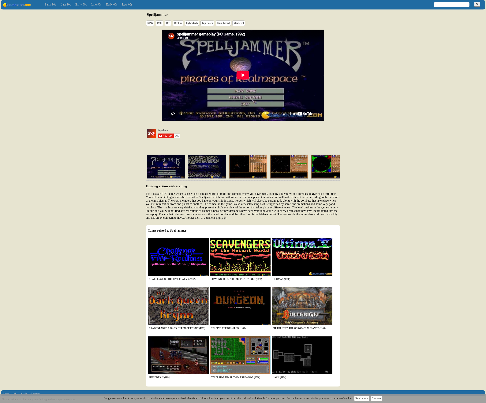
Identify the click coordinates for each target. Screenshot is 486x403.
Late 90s (96, 4)
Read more (361, 398)
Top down (207, 23)
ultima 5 (221, 217)
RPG (150, 23)
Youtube (24, 393)
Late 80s (66, 4)
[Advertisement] (254, 133)
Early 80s (50, 4)
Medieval (239, 23)
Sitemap (6, 393)
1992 (159, 23)
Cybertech (192, 23)
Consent (376, 398)
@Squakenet (35, 393)
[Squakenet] (17, 6)
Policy (15, 393)
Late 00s (127, 4)
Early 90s (81, 4)
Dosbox (178, 23)
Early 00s (112, 4)
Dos (168, 23)
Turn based (223, 23)
